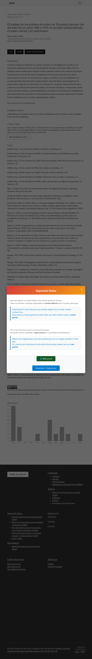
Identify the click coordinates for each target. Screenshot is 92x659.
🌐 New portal (46, 358)
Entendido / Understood (46, 368)
